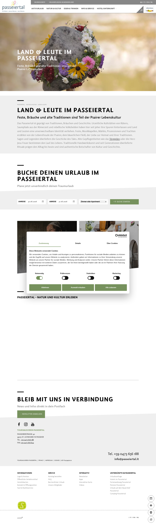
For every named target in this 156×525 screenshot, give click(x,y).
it (144, 2)
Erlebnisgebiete (39, 2)
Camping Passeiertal (118, 494)
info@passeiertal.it (126, 459)
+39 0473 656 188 (27, 440)
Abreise (52, 202)
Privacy (41, 460)
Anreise (21, 202)
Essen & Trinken (71, 9)
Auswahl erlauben (78, 287)
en (148, 2)
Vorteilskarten (22, 482)
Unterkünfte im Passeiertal (123, 473)
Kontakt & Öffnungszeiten (27, 485)
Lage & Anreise (23, 477)
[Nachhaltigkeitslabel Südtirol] (22, 505)
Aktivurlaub (37, 9)
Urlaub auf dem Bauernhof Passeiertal (120, 489)
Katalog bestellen (54, 477)
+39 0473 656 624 (27, 443)
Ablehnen (45, 287)
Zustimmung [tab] (44, 243)
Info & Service (87, 9)
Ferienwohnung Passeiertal (120, 482)
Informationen (24, 473)
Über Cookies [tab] (112, 243)
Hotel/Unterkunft (106, 9)
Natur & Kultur (53, 9)
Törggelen (114, 139)
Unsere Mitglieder (55, 485)
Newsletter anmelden (32, 414)
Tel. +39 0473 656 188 (123, 454)
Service (51, 473)
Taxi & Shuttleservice (25, 488)
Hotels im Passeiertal (118, 479)
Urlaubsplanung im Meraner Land (61, 2)
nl (152, 2)
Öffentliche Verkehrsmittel (27, 479)
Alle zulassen (111, 287)
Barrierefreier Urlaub (56, 482)
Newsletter (83, 477)
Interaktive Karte (85, 482)
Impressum (49, 460)
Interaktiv (84, 473)
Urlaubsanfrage (116, 477)
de (141, 2)
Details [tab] (78, 243)
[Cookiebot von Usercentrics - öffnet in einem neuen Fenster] (117, 236)
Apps (81, 479)
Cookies (57, 460)
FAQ (50, 479)
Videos (81, 485)
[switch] (65, 278)
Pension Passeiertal (117, 485)
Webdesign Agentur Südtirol (20, 518)
